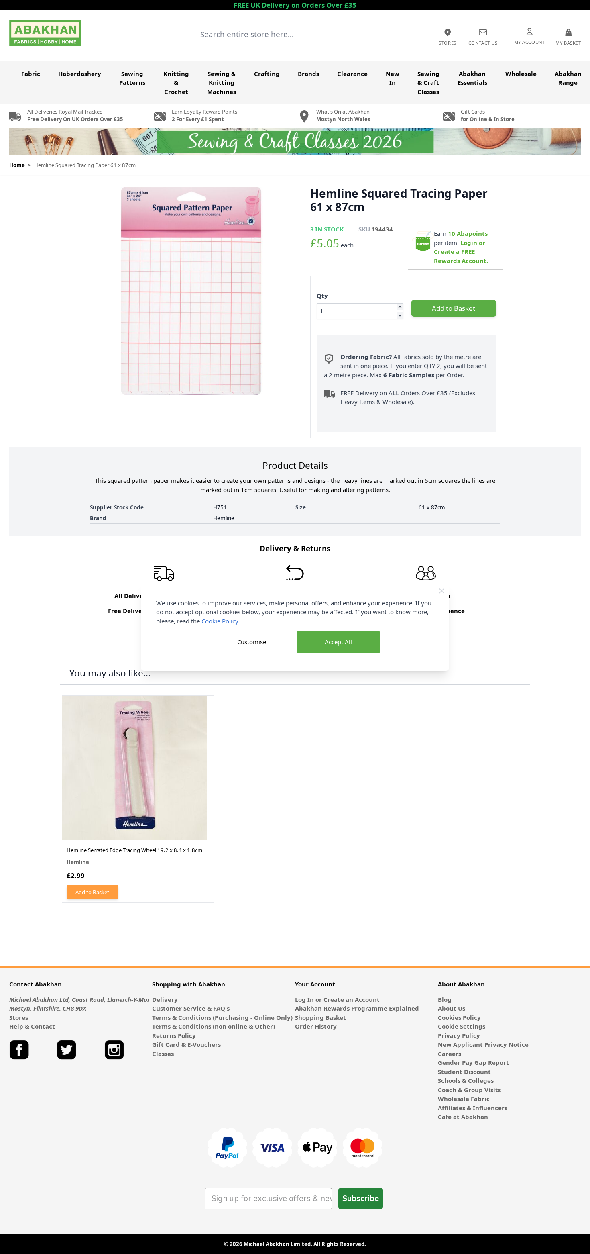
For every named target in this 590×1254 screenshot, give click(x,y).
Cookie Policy (219, 621)
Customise (251, 642)
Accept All (338, 642)
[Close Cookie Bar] (441, 591)
